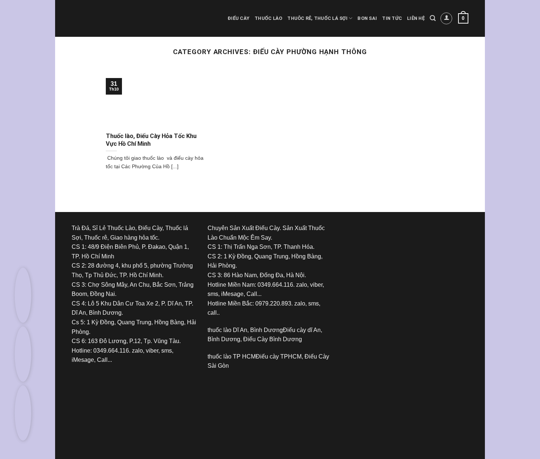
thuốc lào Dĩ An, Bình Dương (245, 330)
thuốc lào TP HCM (232, 356)
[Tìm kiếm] (433, 18)
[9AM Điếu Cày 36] (398, 250)
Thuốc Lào (268, 18)
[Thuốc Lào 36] (263, 405)
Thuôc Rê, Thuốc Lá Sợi (317, 18)
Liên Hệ (416, 18)
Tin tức (392, 18)
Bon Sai (367, 18)
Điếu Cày (238, 18)
